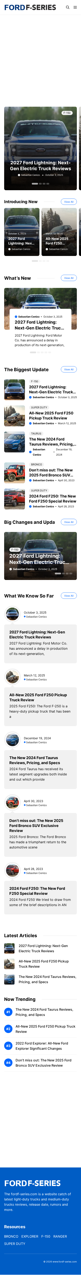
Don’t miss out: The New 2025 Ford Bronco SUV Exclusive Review (51, 475)
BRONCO (36, 464)
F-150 (67, 112)
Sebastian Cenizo (30, 174)
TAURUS (36, 433)
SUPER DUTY (39, 407)
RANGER (60, 1236)
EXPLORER (29, 1236)
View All (69, 201)
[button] (68, 7)
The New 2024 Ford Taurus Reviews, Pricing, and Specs (51, 444)
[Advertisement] (40, 59)
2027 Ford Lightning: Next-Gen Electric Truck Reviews (39, 328)
